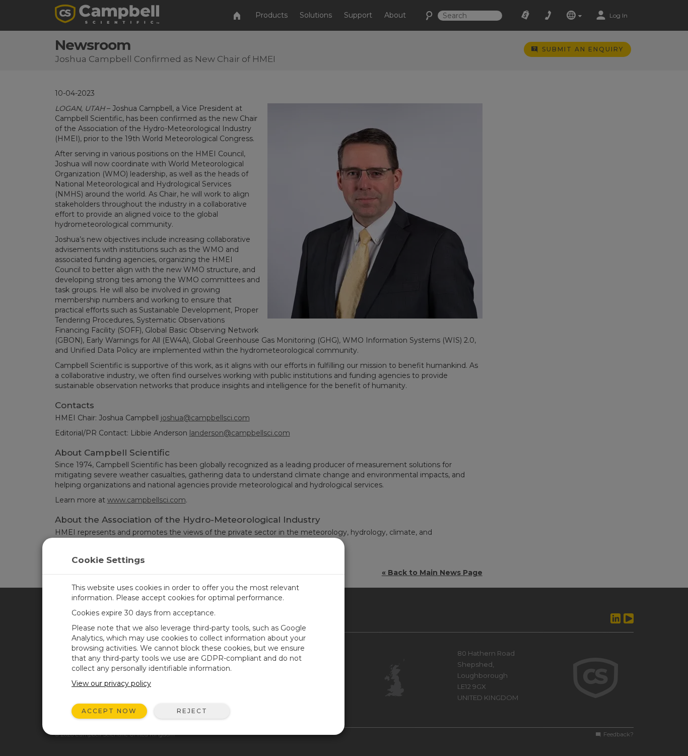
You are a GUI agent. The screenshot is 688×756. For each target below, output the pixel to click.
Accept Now (109, 711)
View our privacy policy (111, 683)
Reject (192, 711)
